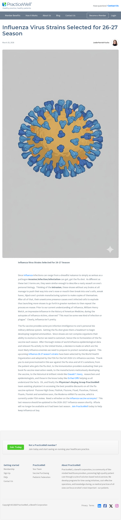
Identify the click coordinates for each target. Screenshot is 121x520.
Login (113, 15)
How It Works (32, 15)
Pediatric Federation (41, 477)
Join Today (16, 447)
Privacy (85, 505)
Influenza (28, 275)
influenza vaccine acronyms (82, 398)
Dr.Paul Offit (73, 378)
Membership (9, 469)
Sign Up (7, 473)
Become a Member (97, 15)
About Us (47, 15)
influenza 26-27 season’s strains (43, 354)
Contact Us (70, 15)
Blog (58, 15)
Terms (91, 505)
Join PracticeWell (79, 406)
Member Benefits (12, 15)
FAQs (6, 477)
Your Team (37, 469)
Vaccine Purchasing (41, 473)
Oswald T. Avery (74, 374)
